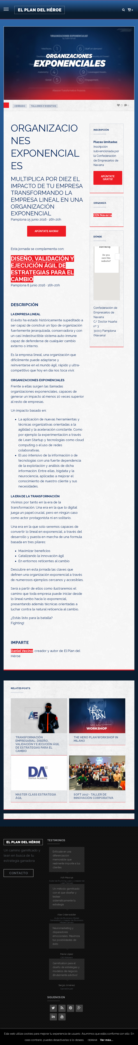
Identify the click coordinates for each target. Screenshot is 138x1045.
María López (66, 954)
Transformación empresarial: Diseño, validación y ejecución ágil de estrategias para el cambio (37, 744)
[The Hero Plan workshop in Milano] (97, 715)
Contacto (18, 873)
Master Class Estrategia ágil (35, 796)
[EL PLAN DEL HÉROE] (39, 9)
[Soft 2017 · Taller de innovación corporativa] (97, 773)
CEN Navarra (102, 215)
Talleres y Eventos (43, 106)
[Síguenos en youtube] (62, 1016)
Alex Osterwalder (66, 914)
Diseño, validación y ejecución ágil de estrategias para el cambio (42, 268)
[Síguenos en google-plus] (79, 1008)
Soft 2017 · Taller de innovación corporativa (93, 796)
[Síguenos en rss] (62, 1008)
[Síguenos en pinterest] (70, 1008)
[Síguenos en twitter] (53, 1008)
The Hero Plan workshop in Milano (96, 739)
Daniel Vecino (22, 651)
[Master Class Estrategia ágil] (39, 773)
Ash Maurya (66, 877)
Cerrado (19, 106)
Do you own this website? (106, 258)
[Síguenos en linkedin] (53, 1016)
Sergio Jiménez (66, 985)
